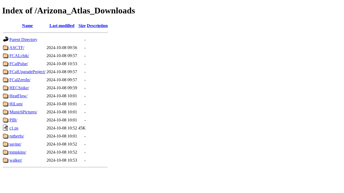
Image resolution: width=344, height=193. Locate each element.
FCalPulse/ (18, 63)
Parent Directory (23, 39)
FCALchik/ (19, 55)
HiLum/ (16, 104)
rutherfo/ (16, 136)
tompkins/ (17, 152)
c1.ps (13, 128)
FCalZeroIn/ (19, 79)
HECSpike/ (19, 88)
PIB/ (13, 120)
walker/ (15, 160)
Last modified (61, 25)
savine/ (15, 144)
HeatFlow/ (18, 96)
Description (97, 25)
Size (82, 25)
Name (27, 25)
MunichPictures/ (23, 112)
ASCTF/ (16, 47)
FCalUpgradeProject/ (27, 71)
